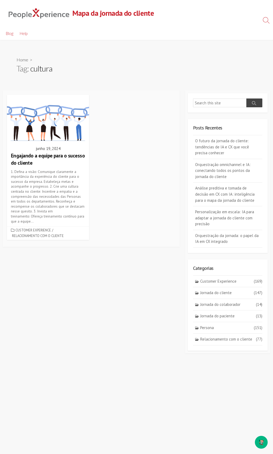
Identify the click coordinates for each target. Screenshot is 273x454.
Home (22, 59)
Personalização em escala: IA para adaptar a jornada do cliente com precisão (224, 217)
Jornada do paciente (231, 315)
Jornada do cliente (231, 292)
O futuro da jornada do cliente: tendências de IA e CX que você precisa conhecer (222, 146)
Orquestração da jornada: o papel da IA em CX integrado (227, 238)
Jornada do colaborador (231, 304)
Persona (231, 327)
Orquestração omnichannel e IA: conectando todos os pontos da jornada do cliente (223, 170)
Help (23, 33)
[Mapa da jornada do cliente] (38, 13)
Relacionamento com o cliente (38, 236)
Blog (9, 33)
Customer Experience (33, 230)
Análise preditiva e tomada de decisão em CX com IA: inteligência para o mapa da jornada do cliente (225, 194)
